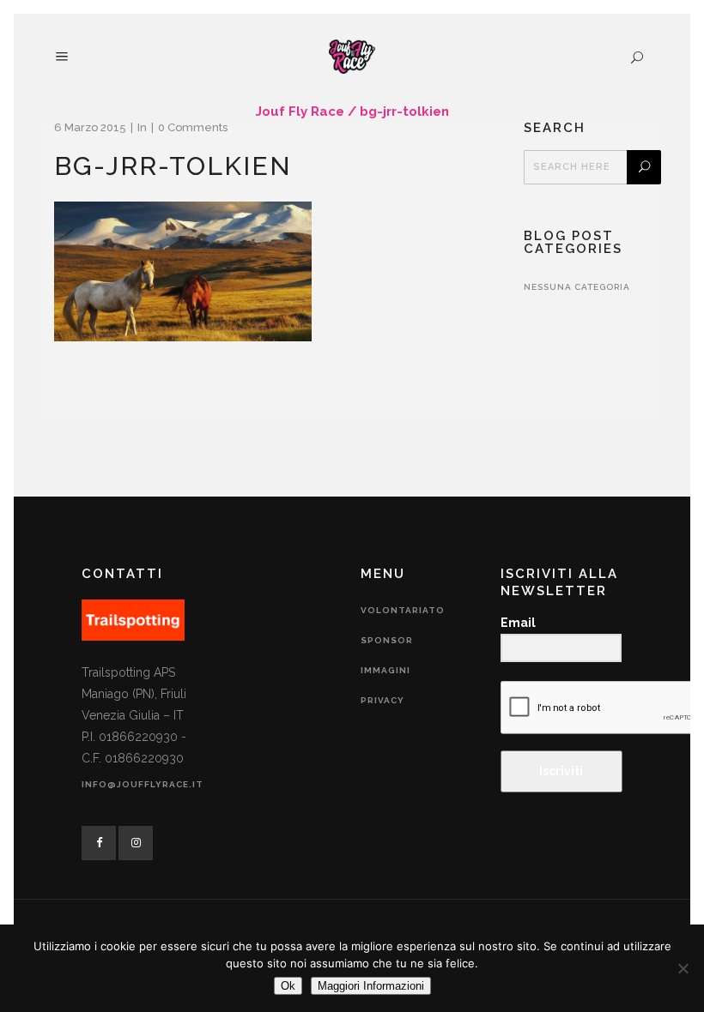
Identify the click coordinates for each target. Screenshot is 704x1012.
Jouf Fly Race (300, 111)
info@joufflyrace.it (142, 784)
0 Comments (193, 127)
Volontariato (403, 610)
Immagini (385, 670)
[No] (682, 968)
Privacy (382, 700)
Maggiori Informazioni (371, 985)
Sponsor (387, 640)
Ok (288, 985)
